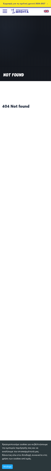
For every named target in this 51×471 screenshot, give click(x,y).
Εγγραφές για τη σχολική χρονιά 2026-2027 (24, 3)
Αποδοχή (7, 466)
